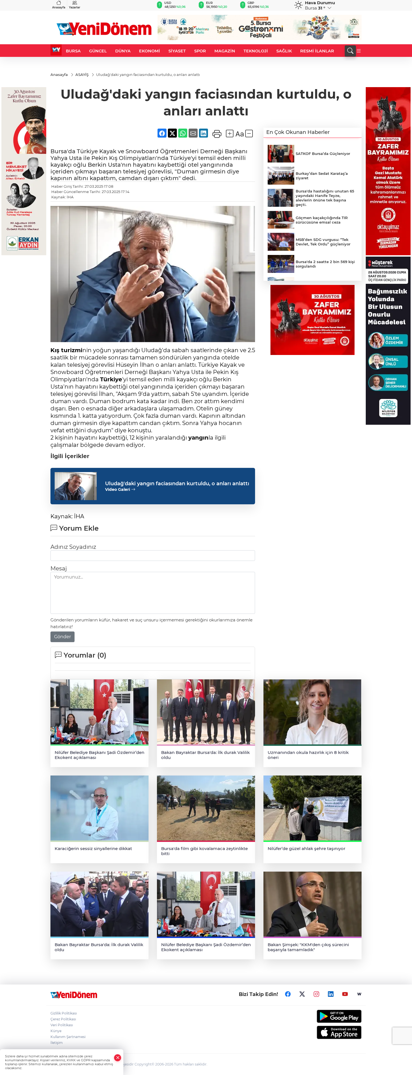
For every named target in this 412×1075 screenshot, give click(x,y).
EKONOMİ (149, 51)
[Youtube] (345, 994)
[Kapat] (117, 1058)
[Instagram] (316, 994)
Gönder (62, 636)
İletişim (56, 1043)
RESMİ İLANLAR (317, 51)
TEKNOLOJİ (256, 51)
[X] (302, 994)
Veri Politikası (61, 1025)
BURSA (73, 51)
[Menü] (359, 51)
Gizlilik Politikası (63, 1013)
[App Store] (326, 1032)
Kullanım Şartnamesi (67, 1037)
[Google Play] (326, 1016)
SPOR (200, 51)
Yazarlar (74, 7)
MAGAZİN (224, 51)
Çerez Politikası (63, 1019)
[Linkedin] (330, 994)
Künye (55, 1031)
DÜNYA (123, 51)
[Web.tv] (359, 994)
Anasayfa (58, 7)
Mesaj (58, 568)
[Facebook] (287, 994)
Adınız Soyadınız (73, 547)
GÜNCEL (98, 51)
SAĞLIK (284, 51)
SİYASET (177, 51)
